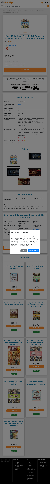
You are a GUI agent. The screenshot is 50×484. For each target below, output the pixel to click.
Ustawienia (23, 250)
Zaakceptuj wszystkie (33, 250)
